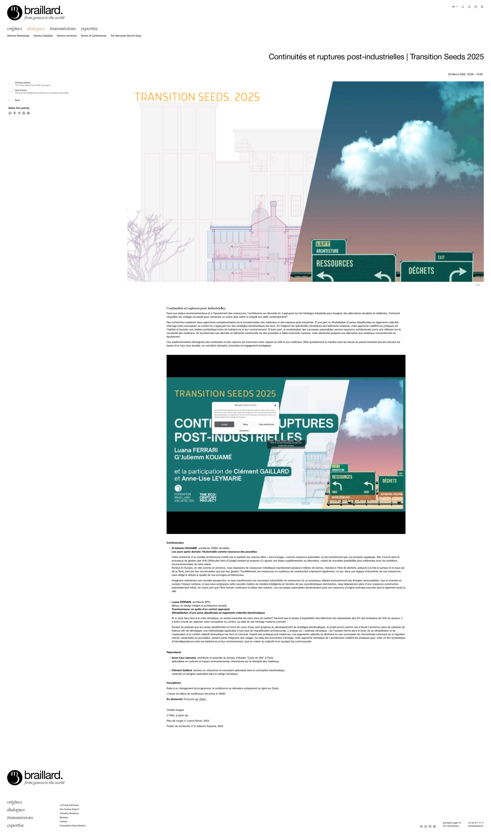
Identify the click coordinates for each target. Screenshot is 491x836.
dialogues (36, 28)
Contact (63, 822)
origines (14, 28)
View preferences (266, 424)
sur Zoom (200, 699)
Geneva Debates (43, 36)
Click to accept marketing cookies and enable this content (286, 444)
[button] (275, 405)
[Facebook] (421, 826)
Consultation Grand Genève (72, 826)
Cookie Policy (244, 430)
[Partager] (10, 113)
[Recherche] (463, 7)
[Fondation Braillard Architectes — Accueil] (35, 12)
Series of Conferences (93, 36)
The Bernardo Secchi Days (125, 36)
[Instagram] (430, 826)
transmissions (63, 28)
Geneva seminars (67, 36)
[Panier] (475, 7)
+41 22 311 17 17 (476, 823)
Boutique (64, 817)
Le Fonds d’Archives (69, 805)
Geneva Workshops (18, 36)
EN (453, 7)
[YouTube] (425, 826)
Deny (245, 424)
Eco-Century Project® (69, 809)
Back (17, 100)
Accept (224, 424)
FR (457, 7)
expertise (89, 28)
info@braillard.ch (475, 826)
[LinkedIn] (434, 826)
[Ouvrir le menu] (482, 7)
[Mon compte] (469, 7)
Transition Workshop (69, 813)
